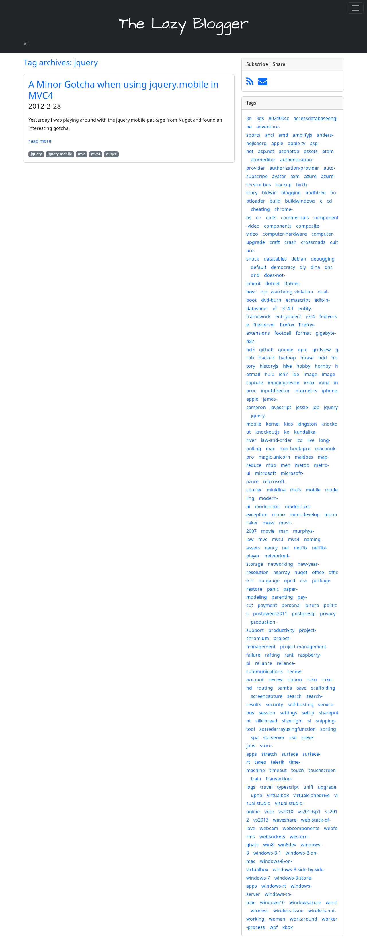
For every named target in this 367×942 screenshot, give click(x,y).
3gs (260, 118)
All (26, 44)
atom (328, 151)
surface (290, 754)
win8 (268, 844)
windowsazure (305, 902)
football (282, 333)
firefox (287, 325)
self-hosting (300, 704)
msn (283, 531)
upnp (256, 795)
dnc (329, 267)
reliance (263, 663)
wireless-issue (288, 911)
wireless (260, 911)
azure (310, 176)
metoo (302, 465)
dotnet (272, 283)
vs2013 (260, 820)
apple (277, 143)
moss (268, 523)
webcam (269, 828)
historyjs (269, 366)
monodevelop (305, 514)
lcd (299, 440)
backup (284, 184)
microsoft (265, 473)
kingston (307, 424)
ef (275, 308)
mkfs (295, 490)
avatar (279, 176)
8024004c (279, 118)
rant (289, 655)
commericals (295, 217)
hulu (269, 374)
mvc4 (293, 539)
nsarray (281, 572)
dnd (255, 275)
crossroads (313, 242)
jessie (302, 407)
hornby (323, 366)
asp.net (266, 151)
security (274, 704)
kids (288, 424)
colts (271, 217)
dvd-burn (271, 300)
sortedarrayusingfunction (287, 729)
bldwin (269, 192)
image (310, 374)
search (294, 696)
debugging (323, 259)
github (266, 349)
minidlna (276, 490)
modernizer (267, 506)
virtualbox (278, 795)
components (278, 226)
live (311, 440)
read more (39, 141)
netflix (300, 548)
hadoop (287, 358)
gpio (303, 349)
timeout (278, 770)
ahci (269, 135)
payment (267, 605)
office (318, 572)
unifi (308, 787)
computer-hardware (285, 234)
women (277, 919)
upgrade (327, 787)
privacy (327, 613)
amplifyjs (302, 135)
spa (255, 737)
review (275, 679)
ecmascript (298, 300)
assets (311, 151)
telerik (277, 762)
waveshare (284, 820)
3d (249, 118)
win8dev (287, 844)
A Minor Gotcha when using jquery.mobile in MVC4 (123, 89)
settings (288, 713)
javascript (280, 407)
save (302, 688)
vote (269, 811)
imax (309, 382)
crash (290, 242)
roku (312, 679)
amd (283, 135)
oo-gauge (269, 580)
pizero (312, 605)
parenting (282, 597)
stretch (269, 754)
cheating (260, 209)
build (275, 201)
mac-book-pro (295, 448)
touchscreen (322, 770)
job (316, 407)
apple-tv (296, 143)
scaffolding (323, 688)
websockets (272, 836)
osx (303, 580)
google (285, 349)
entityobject (288, 316)
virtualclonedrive (311, 795)
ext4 (310, 316)
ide (295, 374)
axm (295, 176)
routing (265, 688)
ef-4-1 (288, 308)
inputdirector (275, 390)
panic (273, 589)
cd (329, 201)
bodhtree (315, 192)
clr (258, 217)
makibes (304, 457)
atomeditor (263, 159)
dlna (315, 267)
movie (267, 531)
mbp (271, 465)
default (258, 267)
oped (289, 580)
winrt (331, 902)
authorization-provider (294, 168)
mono (278, 514)
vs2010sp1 (309, 811)
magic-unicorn (274, 457)
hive (287, 366)
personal (291, 605)
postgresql (303, 613)
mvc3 (277, 539)
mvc (262, 539)
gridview (321, 349)
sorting (328, 729)
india (324, 382)
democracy (283, 267)
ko (287, 432)
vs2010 (285, 811)
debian (298, 259)
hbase (307, 358)
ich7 (283, 374)
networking (280, 564)
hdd (322, 358)
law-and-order (276, 440)
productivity (281, 630)
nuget (300, 572)
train (256, 778)
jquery (331, 407)
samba (285, 688)
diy (303, 267)
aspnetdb (289, 151)
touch (297, 770)
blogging (291, 192)
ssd (293, 737)
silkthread (266, 721)
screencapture (266, 696)
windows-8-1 (267, 853)
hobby (303, 366)
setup (308, 713)
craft (275, 242)
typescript (288, 787)
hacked (266, 358)
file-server (264, 325)
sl (309, 721)
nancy (271, 548)
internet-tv (305, 390)
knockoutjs (267, 432)
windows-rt (273, 886)
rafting (272, 655)
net (285, 548)
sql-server (274, 737)
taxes (260, 762)
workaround (303, 919)
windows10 (272, 902)
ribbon (294, 679)
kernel (273, 424)
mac (270, 448)
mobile (313, 490)
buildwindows (300, 201)
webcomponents (301, 828)
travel (266, 787)
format (303, 333)
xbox (287, 927)
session (267, 713)
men (285, 465)
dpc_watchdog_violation (287, 292)
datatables (275, 259)
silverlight (292, 721)
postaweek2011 (270, 613)
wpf (274, 927)
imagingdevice (283, 382)
